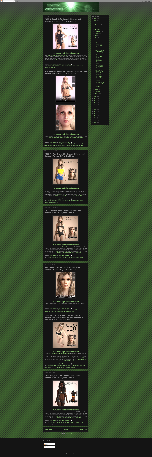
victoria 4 (63, 367)
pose (84, 365)
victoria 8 (72, 367)
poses (49, 367)
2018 (95, 102)
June (96, 38)
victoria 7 (68, 367)
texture (76, 145)
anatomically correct (52, 143)
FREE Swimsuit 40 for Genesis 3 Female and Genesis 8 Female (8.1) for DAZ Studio (62, 20)
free (70, 65)
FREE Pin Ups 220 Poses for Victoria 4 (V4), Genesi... (99, 78)
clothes (49, 65)
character (63, 143)
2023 (95, 20)
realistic (63, 145)
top (57, 202)
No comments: (65, 64)
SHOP (57, 59)
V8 (55, 367)
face (70, 309)
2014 (95, 111)
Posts (46, 444)
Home (66, 429)
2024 (95, 18)
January (97, 93)
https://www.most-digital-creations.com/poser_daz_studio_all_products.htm (66, 137)
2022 (95, 23)
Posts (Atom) (69, 433)
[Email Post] (71, 64)
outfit (49, 67)
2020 (95, 98)
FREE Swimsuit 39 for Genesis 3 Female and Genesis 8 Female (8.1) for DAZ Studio (62, 212)
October (97, 29)
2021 (95, 96)
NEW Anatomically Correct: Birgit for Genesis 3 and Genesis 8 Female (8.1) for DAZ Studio (65, 72)
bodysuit (50, 422)
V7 (53, 367)
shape (70, 145)
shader (67, 145)
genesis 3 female (75, 65)
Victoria (58, 367)
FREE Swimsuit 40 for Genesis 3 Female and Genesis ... (99, 46)
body (59, 143)
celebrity (53, 309)
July (96, 35)
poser (45, 367)
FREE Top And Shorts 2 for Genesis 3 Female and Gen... (98, 59)
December (98, 24)
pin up (77, 365)
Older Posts (83, 429)
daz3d (63, 65)
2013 (95, 113)
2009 (95, 122)
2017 (95, 105)
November (98, 27)
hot (49, 202)
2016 (95, 107)
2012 (95, 115)
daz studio (58, 65)
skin (74, 145)
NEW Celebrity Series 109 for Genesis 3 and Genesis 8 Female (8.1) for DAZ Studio (62, 268)
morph (59, 145)
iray (56, 145)
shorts (54, 202)
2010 (95, 120)
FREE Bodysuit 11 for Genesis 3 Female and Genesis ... (99, 84)
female (76, 143)
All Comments (48, 446)
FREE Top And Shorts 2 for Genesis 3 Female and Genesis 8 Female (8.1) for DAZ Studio (64, 155)
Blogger (84, 453)
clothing (54, 65)
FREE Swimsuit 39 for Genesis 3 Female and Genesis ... (99, 66)
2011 (95, 117)
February (97, 91)
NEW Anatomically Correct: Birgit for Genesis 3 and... (99, 52)
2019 (95, 100)
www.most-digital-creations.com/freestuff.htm (58, 55)
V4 (51, 367)
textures (81, 145)
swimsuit (53, 67)
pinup (81, 365)
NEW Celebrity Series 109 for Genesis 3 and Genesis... (99, 72)
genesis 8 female (48, 145)
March (97, 89)
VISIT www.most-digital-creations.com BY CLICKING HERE (67, 61)
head (54, 145)
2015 (95, 109)
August (97, 33)
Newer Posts (48, 429)
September (98, 31)
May (96, 40)
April (96, 42)
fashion (66, 65)
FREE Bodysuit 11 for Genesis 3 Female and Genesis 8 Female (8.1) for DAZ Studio (62, 377)
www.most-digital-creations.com (66, 53)
